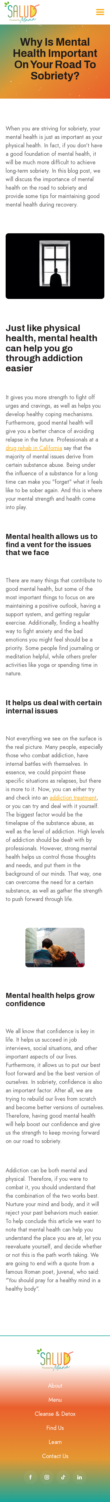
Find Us (55, 1428)
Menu (55, 1400)
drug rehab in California (34, 448)
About (55, 1386)
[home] (22, 12)
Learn (55, 1442)
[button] (100, 12)
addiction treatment (73, 798)
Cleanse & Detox (55, 1414)
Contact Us (55, 1456)
